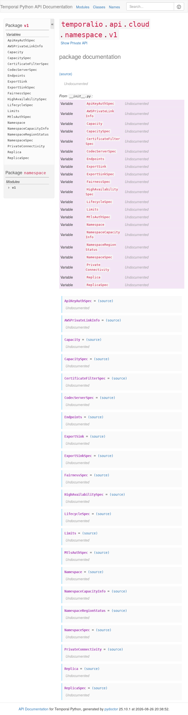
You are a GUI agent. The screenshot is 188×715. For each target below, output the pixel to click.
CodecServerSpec (22, 70)
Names (114, 6)
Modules (82, 6)
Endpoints (16, 75)
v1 (26, 25)
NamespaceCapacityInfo (28, 128)
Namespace (16, 122)
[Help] (179, 6)
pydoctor (111, 708)
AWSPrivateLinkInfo (25, 46)
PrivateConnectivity (26, 146)
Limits (13, 111)
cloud (139, 24)
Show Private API (74, 42)
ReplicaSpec (18, 158)
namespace (35, 173)
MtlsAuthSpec (19, 117)
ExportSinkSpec (21, 87)
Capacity (15, 52)
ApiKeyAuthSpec (21, 40)
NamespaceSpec (20, 140)
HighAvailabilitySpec (27, 99)
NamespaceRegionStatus (28, 134)
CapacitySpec (19, 58)
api (115, 24)
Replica (14, 152)
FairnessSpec (19, 93)
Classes (99, 6)
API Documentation (53, 6)
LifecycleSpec (20, 105)
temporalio (82, 24)
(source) (65, 73)
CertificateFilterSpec (28, 64)
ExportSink (17, 81)
